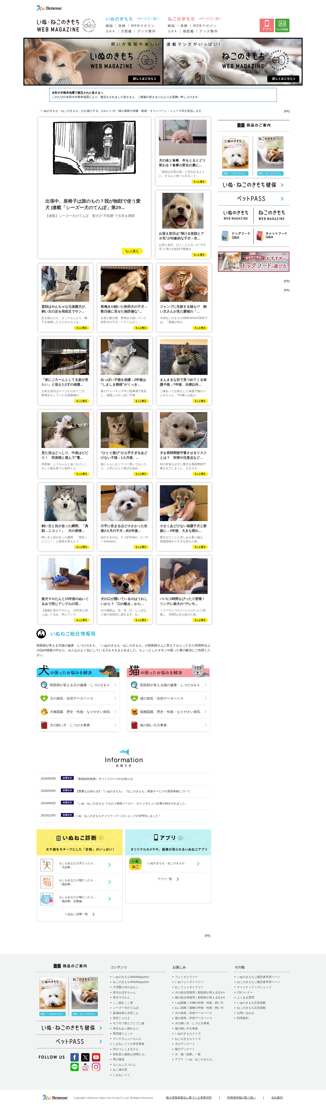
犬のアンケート (185, 1044)
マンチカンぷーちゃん (127, 1038)
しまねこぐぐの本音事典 (128, 1044)
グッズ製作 (146, 31)
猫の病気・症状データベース (162, 698)
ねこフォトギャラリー (189, 987)
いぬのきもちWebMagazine (131, 977)
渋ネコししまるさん (126, 1049)
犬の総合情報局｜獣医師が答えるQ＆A (200, 992)
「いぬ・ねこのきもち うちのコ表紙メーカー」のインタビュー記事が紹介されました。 (132, 803)
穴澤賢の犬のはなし (126, 987)
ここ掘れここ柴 (123, 1002)
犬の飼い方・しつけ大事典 (70, 725)
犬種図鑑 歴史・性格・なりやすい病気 (80, 712)
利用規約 (242, 1018)
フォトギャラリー (186, 977)
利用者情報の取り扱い (241, 1097)
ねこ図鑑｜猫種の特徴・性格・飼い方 (199, 1007)
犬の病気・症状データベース (71, 698)
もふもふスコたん (124, 1064)
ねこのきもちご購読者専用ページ (258, 982)
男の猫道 (118, 1059)
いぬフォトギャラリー (189, 982)
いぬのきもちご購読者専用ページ (258, 977)
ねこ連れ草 (120, 1069)
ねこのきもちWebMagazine (131, 982)
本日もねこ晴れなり (126, 1028)
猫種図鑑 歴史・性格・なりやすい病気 (170, 712)
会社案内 (277, 1097)
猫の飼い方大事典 (153, 725)
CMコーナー (245, 992)
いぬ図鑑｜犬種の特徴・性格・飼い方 (199, 1002)
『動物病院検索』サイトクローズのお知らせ (104, 779)
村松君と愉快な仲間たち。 (130, 1054)
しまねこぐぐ (121, 1075)
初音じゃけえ (121, 1018)
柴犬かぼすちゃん (124, 992)
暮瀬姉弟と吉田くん (126, 1013)
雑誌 (109, 25)
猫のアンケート (185, 1049)
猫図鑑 (188, 31)
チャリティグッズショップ (254, 987)
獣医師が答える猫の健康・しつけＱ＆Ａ (170, 685)
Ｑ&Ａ (111, 31)
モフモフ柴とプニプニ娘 (128, 1023)
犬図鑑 (126, 31)
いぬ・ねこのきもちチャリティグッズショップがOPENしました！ (118, 816)
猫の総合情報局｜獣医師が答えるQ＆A (200, 997)
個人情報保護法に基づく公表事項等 (189, 1097)
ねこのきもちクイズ (188, 1038)
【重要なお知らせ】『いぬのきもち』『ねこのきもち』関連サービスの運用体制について (133, 791)
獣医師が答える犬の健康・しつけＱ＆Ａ (80, 685)
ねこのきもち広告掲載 (251, 1007)
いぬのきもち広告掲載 (251, 1002)
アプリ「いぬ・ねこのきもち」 (195, 1059)
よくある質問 (245, 997)
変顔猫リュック (123, 1033)
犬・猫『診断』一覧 (188, 1054)
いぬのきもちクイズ (188, 1033)
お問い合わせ (245, 1013)
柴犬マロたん (121, 997)
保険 (122, 25)
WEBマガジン (143, 25)
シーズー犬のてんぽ (126, 1007)
